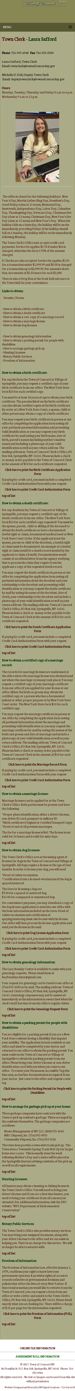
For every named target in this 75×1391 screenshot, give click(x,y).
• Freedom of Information (18, 360)
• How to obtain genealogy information (26, 336)
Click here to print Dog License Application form (37, 932)
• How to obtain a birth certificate (23, 308)
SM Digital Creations (48, 1387)
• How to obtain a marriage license (23, 321)
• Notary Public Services (17, 356)
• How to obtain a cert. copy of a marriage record (33, 317)
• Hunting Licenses (13, 352)
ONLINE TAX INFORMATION (37, 1348)
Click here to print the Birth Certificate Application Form (37, 471)
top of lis (8, 1253)
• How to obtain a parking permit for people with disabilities (33, 342)
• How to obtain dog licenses (19, 325)
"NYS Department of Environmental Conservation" (30, 1208)
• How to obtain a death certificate (23, 312)
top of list (8, 495)
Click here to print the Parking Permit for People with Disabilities (37, 1090)
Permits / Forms (13, 297)
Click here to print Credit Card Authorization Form (37, 489)
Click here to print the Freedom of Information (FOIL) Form (37, 1315)
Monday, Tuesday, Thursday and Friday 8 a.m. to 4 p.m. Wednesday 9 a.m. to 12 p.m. (37, 92)
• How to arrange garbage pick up (23, 348)
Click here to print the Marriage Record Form (37, 764)
